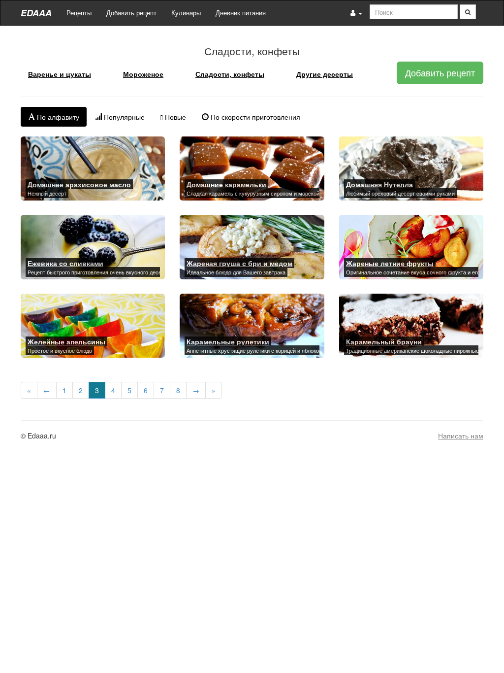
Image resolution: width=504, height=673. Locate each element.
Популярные (123, 117)
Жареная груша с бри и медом (239, 263)
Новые (174, 117)
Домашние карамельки (226, 184)
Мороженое (143, 74)
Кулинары (186, 12)
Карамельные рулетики (228, 341)
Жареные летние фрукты (390, 263)
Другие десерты (324, 74)
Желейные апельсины (66, 341)
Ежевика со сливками (65, 263)
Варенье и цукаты (59, 74)
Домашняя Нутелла (379, 184)
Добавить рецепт (131, 12)
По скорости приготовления (254, 117)
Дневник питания (241, 12)
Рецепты (79, 12)
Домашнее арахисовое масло (79, 184)
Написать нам (460, 435)
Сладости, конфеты (229, 74)
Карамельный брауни (384, 341)
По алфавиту (57, 117)
